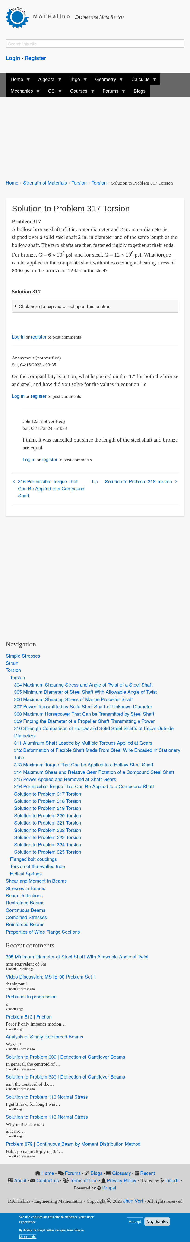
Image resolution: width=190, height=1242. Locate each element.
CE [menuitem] (49, 92)
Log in (18, 336)
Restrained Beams (25, 902)
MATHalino (52, 16)
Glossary (121, 1173)
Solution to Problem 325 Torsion (47, 851)
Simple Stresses (23, 655)
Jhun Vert (133, 1200)
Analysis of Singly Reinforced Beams (44, 1036)
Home (12, 182)
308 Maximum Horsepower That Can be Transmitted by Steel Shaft (84, 713)
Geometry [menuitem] (103, 80)
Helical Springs (26, 873)
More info (27, 1236)
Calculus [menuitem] (138, 80)
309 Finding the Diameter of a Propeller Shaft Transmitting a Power (84, 721)
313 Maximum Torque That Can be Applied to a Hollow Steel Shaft (83, 764)
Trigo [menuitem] (72, 80)
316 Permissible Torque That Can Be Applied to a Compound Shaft (51, 488)
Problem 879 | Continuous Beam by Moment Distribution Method (73, 1143)
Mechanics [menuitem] (19, 92)
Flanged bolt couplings (33, 859)
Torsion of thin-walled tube (37, 866)
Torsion (79, 182)
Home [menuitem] (14, 80)
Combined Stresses (26, 917)
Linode (172, 1180)
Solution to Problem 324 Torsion (47, 844)
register (39, 336)
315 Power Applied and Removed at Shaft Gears (65, 779)
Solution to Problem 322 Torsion (47, 830)
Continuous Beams (25, 909)
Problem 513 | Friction (29, 1016)
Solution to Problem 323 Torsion (47, 837)
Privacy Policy (121, 1180)
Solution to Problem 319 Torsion (47, 808)
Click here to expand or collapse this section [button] (65, 306)
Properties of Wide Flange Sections (43, 931)
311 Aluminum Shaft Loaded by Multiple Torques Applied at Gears (83, 742)
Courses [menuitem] (76, 92)
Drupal (109, 1187)
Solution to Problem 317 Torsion (47, 793)
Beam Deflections (24, 895)
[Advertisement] (95, 135)
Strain (12, 662)
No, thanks (157, 1221)
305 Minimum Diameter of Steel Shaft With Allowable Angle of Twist (85, 691)
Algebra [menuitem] (44, 80)
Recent (147, 1173)
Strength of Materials (45, 182)
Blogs (96, 1173)
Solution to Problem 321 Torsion (47, 822)
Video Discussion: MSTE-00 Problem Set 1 (51, 976)
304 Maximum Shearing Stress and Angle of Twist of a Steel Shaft (83, 684)
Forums (73, 1173)
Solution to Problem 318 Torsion (138, 481)
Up (95, 481)
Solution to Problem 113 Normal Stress (47, 1096)
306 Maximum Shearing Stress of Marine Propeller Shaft (73, 699)
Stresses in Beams (25, 888)
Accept (135, 1221)
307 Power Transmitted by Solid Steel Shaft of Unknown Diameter (83, 706)
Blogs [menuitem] (140, 90)
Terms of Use (84, 1180)
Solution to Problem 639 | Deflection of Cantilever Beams (65, 1056)
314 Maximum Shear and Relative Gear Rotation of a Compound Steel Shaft (94, 771)
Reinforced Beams (25, 924)
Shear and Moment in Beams (36, 880)
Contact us (47, 1180)
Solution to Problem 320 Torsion (47, 815)
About (20, 1180)
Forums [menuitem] (108, 92)
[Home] (19, 16)
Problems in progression (31, 996)
